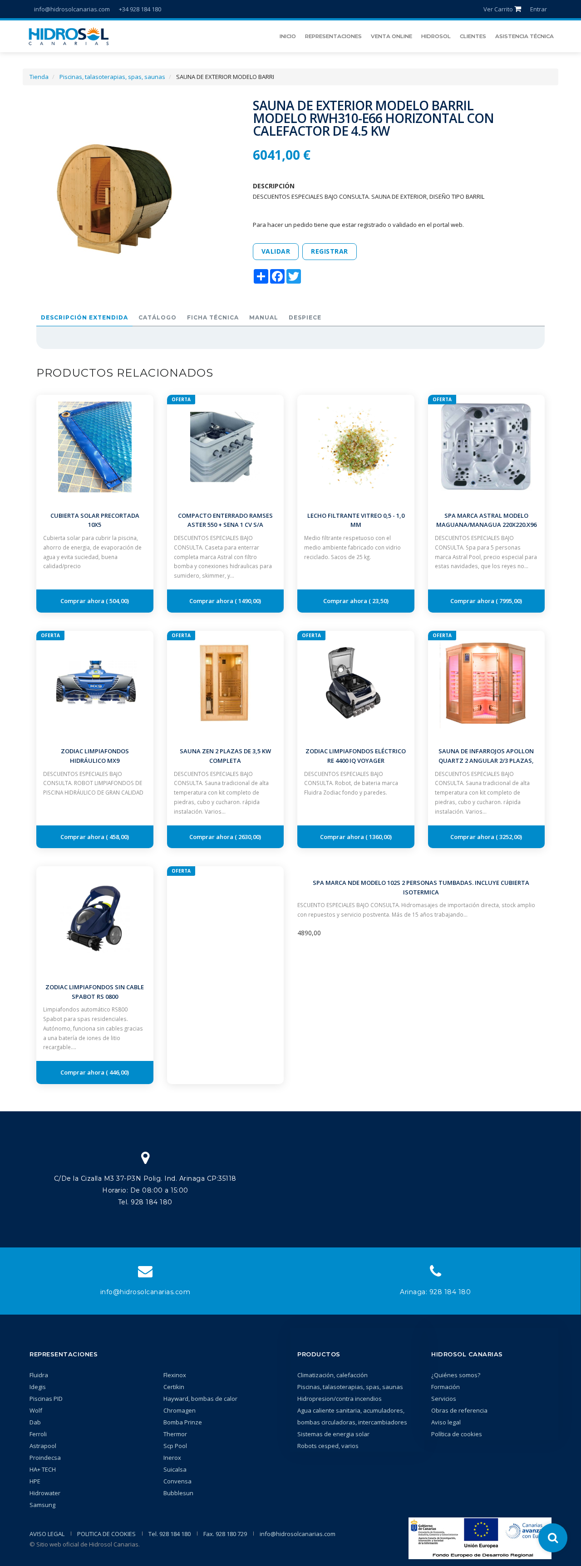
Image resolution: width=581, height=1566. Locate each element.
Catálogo (157, 317)
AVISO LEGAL (47, 1534)
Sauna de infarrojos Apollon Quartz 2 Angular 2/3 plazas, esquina (486, 760)
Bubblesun (178, 1493)
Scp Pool (175, 1446)
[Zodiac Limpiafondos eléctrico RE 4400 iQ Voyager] (356, 682)
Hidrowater (45, 1493)
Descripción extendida (84, 317)
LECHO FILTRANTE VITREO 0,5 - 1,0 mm (355, 520)
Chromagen (179, 1410)
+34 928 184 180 (140, 9)
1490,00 (248, 601)
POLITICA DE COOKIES (106, 1534)
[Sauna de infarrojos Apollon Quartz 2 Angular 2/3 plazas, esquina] (486, 682)
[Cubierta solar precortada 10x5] (95, 446)
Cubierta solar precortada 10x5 (94, 520)
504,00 (117, 601)
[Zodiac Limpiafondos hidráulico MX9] (95, 682)
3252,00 (509, 837)
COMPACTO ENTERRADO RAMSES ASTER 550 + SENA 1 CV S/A (225, 520)
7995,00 (509, 601)
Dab (35, 1422)
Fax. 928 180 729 (225, 1534)
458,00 (117, 837)
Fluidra (39, 1375)
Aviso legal (446, 1422)
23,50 (379, 601)
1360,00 (379, 837)
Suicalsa (175, 1469)
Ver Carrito (498, 9)
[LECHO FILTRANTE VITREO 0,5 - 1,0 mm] (356, 446)
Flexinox (174, 1375)
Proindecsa (45, 1457)
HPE (35, 1481)
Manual (263, 317)
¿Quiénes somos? (455, 1375)
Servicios (443, 1398)
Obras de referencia (459, 1410)
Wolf (36, 1410)
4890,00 (309, 932)
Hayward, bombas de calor (200, 1398)
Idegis (38, 1387)
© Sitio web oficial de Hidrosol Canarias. (85, 1544)
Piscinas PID (46, 1398)
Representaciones (64, 1354)
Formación (445, 1387)
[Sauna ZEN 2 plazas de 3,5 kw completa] (225, 682)
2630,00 (248, 837)
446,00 (117, 1072)
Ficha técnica (213, 317)
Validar (275, 251)
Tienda (39, 77)
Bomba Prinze (182, 1422)
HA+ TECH (43, 1469)
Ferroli (38, 1434)
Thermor (175, 1434)
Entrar (538, 9)
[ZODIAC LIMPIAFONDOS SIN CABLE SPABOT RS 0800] (95, 918)
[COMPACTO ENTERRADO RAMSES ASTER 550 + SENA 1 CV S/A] (225, 446)
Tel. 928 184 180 (169, 1534)
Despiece (305, 317)
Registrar (329, 251)
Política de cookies (456, 1434)
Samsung (42, 1505)
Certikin (173, 1387)
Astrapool (43, 1446)
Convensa (177, 1481)
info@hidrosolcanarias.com (72, 9)
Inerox (172, 1457)
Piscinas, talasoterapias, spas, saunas (112, 77)
